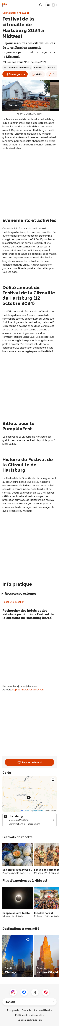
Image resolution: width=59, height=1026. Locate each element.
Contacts (26, 1010)
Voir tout (13, 105)
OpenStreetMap (39, 811)
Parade (38, 67)
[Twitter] (35, 992)
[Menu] (51, 5)
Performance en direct (16, 67)
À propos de (13, 1010)
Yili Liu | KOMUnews (32, 114)
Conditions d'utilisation (30, 1020)
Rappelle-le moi (32, 762)
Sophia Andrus (20, 689)
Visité (39, 74)
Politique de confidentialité (29, 1015)
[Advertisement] (29, 183)
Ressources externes (20, 593)
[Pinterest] (45, 992)
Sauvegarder (17, 74)
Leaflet (26, 811)
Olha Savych (36, 689)
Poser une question (13, 602)
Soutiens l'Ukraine (42, 1010)
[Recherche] (41, 5)
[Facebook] (24, 992)
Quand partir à (15, 12)
